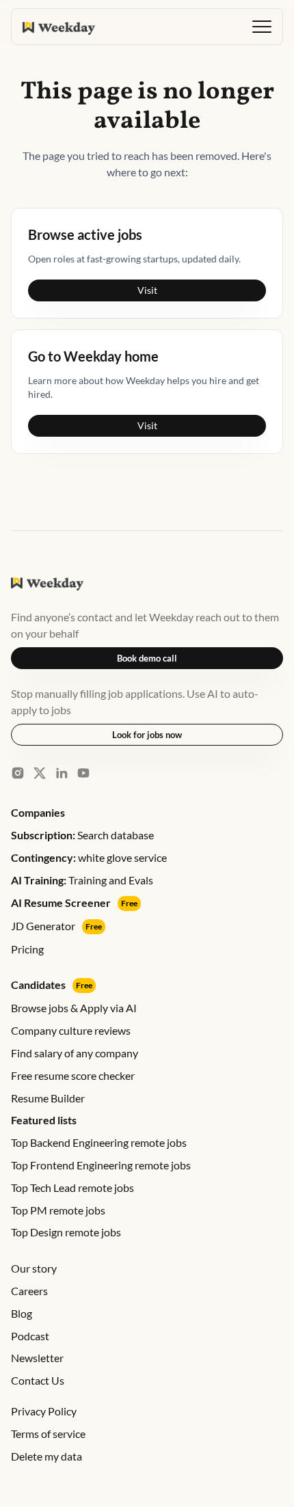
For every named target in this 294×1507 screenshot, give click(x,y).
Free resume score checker (73, 1075)
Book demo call (147, 658)
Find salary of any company (74, 1052)
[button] (261, 26)
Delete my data (46, 1456)
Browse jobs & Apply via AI (74, 1007)
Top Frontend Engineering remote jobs (101, 1164)
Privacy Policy (44, 1410)
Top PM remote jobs (58, 1210)
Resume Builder (48, 1097)
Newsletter (37, 1357)
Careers (29, 1290)
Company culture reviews (71, 1030)
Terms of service (48, 1433)
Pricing (27, 948)
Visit (147, 290)
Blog (21, 1313)
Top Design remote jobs (66, 1231)
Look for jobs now (147, 734)
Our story (34, 1268)
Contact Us (37, 1380)
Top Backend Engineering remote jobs (99, 1142)
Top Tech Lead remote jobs (72, 1187)
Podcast (30, 1335)
